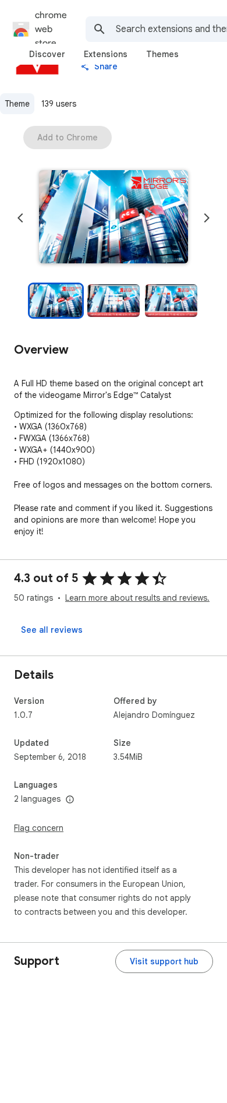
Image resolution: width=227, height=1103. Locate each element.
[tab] (47, 54)
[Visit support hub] (164, 961)
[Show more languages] (70, 800)
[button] (113, 217)
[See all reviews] (52, 630)
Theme (17, 103)
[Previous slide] (20, 218)
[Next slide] (206, 218)
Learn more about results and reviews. (137, 598)
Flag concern (38, 828)
